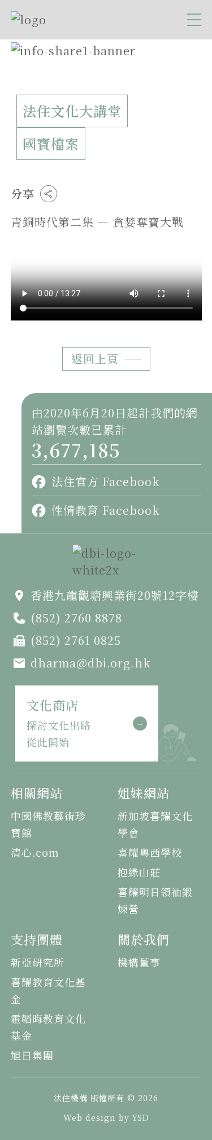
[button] (194, 20)
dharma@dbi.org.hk (91, 662)
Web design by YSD (106, 1117)
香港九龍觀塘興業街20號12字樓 (115, 595)
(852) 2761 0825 (76, 640)
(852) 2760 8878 (76, 617)
